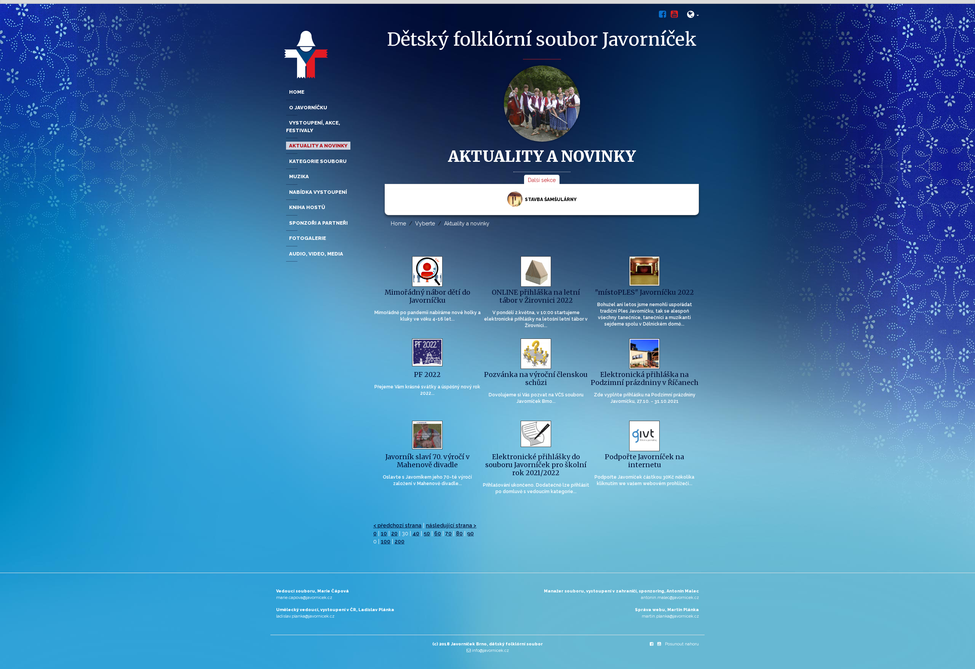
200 (399, 541)
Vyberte (425, 223)
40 (415, 533)
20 (394, 533)
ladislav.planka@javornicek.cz (305, 616)
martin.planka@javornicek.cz (670, 616)
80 (459, 533)
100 (385, 541)
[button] (693, 15)
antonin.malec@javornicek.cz (670, 597)
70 (448, 533)
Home (398, 223)
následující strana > (451, 525)
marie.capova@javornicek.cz (304, 597)
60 (437, 533)
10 (384, 533)
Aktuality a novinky (466, 223)
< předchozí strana (397, 525)
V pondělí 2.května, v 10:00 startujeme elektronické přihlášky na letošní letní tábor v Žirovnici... (536, 319)
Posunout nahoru (682, 644)
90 (470, 533)
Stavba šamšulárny (551, 199)
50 (427, 533)
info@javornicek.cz (490, 650)
